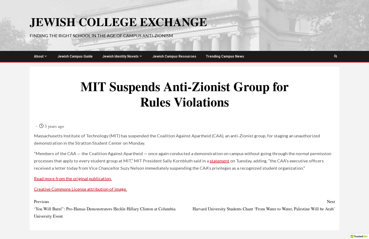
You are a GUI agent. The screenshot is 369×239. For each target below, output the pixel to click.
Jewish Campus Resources (174, 56)
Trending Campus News (225, 56)
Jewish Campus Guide (75, 56)
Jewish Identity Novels (120, 56)
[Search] (335, 56)
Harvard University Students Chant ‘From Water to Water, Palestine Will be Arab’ (264, 205)
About (39, 56)
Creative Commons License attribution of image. (80, 188)
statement (219, 160)
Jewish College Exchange (118, 21)
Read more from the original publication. (73, 178)
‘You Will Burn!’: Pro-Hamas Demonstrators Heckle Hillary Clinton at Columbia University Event (105, 209)
